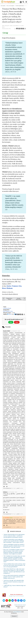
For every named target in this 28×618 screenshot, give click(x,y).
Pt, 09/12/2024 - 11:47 (17, 517)
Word (10, 314)
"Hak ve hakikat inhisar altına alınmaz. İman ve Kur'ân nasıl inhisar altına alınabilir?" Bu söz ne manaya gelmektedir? (14, 565)
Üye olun (21, 488)
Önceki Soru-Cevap (9, 299)
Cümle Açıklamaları (20, 5)
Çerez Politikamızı (17, 611)
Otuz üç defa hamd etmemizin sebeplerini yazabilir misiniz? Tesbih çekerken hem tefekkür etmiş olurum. (14, 577)
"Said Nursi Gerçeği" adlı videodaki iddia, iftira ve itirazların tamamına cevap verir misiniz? (13, 582)
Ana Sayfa (3, 5)
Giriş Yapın (13, 488)
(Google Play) (12, 596)
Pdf (17, 314)
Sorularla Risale (7, 308)
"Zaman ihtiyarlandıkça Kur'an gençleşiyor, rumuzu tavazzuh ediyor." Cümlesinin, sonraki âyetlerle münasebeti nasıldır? (14, 536)
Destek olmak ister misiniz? (20, 605)
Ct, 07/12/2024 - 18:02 (12, 492)
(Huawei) (21, 596)
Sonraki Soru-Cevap (18, 299)
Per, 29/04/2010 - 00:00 (15, 331)
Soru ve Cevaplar (10, 5)
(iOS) (17, 596)
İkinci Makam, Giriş (8, 311)
